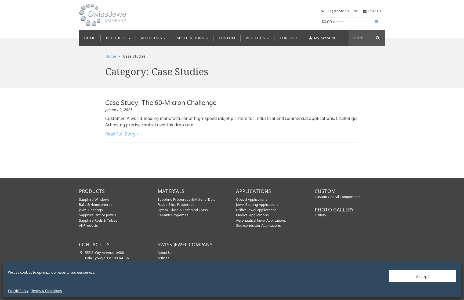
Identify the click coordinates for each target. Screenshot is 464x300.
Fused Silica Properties (176, 204)
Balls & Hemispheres (96, 204)
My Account (324, 37)
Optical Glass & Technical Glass (183, 209)
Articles (163, 257)
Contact (289, 37)
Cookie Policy (18, 290)
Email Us (374, 11)
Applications (191, 37)
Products (117, 37)
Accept (422, 276)
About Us (256, 37)
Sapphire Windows (94, 199)
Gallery (320, 215)
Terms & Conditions (46, 290)
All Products (88, 225)
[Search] (377, 38)
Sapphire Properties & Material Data (186, 199)
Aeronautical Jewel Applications (261, 220)
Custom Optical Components (338, 196)
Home (89, 37)
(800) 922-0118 (337, 11)
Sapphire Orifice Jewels (98, 215)
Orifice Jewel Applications (256, 209)
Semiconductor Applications (258, 225)
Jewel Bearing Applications (257, 204)
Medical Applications (252, 215)
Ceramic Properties (173, 215)
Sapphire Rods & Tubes (98, 220)
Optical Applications (251, 199)
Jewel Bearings (91, 209)
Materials (152, 37)
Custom (227, 37)
